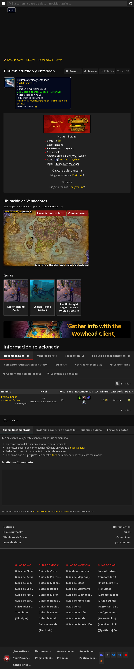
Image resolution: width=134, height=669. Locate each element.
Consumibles (45, 60)
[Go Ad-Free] (123, 542)
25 (56, 141)
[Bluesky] (113, 655)
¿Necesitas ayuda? (23, 651)
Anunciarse (86, 651)
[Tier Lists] (45, 630)
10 (102, 400)
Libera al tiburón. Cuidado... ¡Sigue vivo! (41, 91)
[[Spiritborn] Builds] (109, 630)
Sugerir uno (77, 187)
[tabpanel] (67, 396)
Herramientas (122, 527)
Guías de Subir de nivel (24, 583)
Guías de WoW (24, 565)
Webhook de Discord (16, 537)
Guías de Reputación (50, 600)
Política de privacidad (89, 658)
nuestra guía (77, 447)
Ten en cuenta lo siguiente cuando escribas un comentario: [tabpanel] (52, 474)
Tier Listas (21, 612)
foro (54, 455)
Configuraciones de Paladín (109, 612)
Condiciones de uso (23, 664)
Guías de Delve (24, 577)
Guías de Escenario (50, 612)
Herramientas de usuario (45, 651)
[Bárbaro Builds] (108, 594)
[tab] (16, 355)
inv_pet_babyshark (69, 159)
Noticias (8, 527)
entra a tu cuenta (41, 511)
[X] (107, 655)
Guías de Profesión (24, 594)
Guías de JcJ (73, 606)
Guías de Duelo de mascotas (50, 606)
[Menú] (3, 3)
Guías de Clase (24, 571)
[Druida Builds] (107, 600)
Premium (63, 658)
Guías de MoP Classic (50, 565)
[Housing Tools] (13, 532)
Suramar (117, 400)
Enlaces (109, 71)
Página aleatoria (45, 658)
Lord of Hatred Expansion (109, 571)
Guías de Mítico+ (24, 588)
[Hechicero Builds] (109, 624)
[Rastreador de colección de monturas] (67, 329)
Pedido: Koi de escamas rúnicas (10, 398)
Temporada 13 (107, 577)
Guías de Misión (48, 594)
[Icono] (9, 82)
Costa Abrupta (50, 206)
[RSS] (101, 661)
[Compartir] (130, 3)
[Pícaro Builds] (107, 618)
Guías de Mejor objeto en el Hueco (80, 577)
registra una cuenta (60, 511)
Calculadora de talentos (24, 606)
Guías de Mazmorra (50, 583)
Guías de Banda (24, 600)
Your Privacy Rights (23, 658)
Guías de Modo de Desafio (50, 618)
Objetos (30, 60)
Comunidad (123, 537)
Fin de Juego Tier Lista (109, 583)
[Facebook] (119, 655)
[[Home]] (6, 660)
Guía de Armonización (79, 571)
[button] (33, 238)
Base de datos (15, 60)
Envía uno (77, 175)
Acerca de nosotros (67, 651)
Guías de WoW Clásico (80, 565)
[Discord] (101, 655)
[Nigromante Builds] (109, 606)
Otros (59, 60)
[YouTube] (125, 655)
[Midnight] (21, 618)
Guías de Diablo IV (109, 565)
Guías (127, 532)
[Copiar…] (117, 383)
